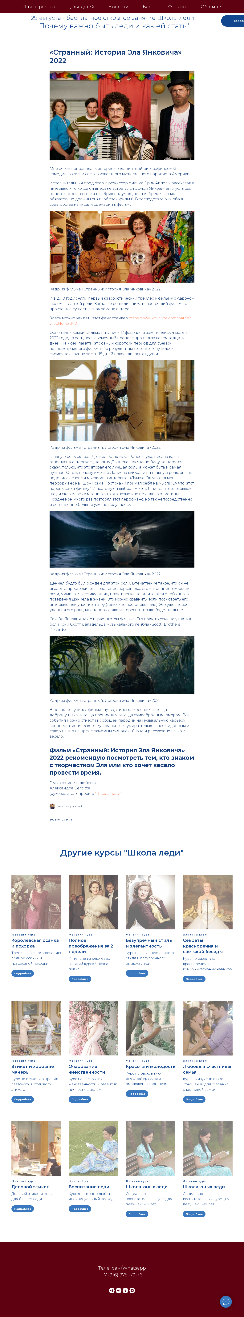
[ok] (125, 1290)
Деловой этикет (30, 1186)
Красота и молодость (150, 1066)
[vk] (118, 1290)
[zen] (132, 1290)
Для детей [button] (82, 6)
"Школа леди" (108, 793)
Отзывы (177, 6)
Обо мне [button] (211, 6)
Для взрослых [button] (39, 6)
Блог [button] (148, 6)
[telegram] (112, 1290)
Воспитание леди (89, 1186)
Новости (118, 6)
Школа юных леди (147, 1186)
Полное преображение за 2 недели (91, 946)
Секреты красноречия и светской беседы (203, 946)
